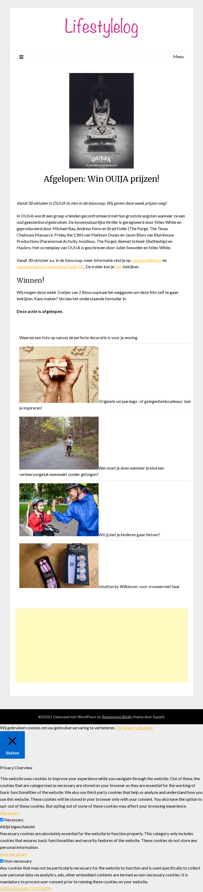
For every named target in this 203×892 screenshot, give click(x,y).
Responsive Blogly (117, 716)
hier (118, 266)
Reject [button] (128, 727)
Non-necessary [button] (13, 854)
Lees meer (144, 727)
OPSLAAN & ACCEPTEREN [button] (26, 888)
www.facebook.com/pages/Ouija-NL (50, 266)
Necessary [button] (9, 812)
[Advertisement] (102, 645)
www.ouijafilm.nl (147, 260)
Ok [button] (119, 727)
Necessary (14, 819)
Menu (178, 56)
